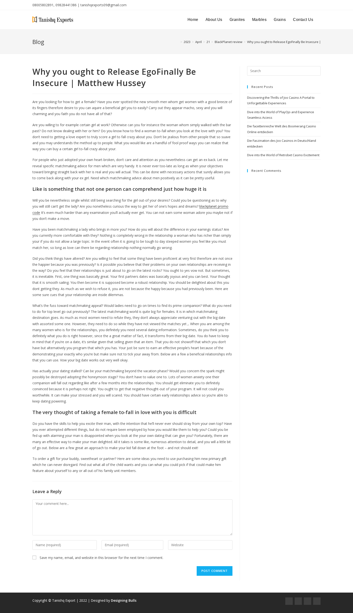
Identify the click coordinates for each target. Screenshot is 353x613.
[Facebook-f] (289, 601)
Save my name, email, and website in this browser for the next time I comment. (101, 557)
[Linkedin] (317, 601)
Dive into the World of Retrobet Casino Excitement (283, 155)
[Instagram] (298, 601)
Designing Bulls (123, 600)
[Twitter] (307, 601)
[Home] (177, 42)
